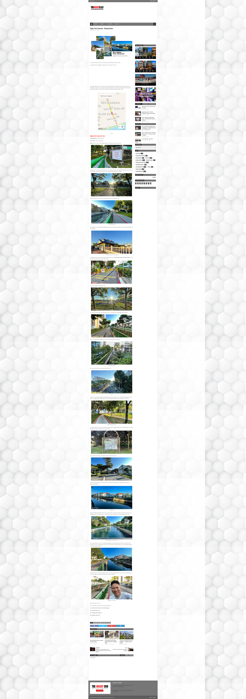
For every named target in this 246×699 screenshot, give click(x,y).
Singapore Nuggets (140, 164)
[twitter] (152, 1)
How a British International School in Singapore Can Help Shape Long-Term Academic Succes (149, 127)
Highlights (102, 24)
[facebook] (151, 1)
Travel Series (138, 169)
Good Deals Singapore (140, 155)
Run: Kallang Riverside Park (96, 612)
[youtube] (154, 1)
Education (138, 153)
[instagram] (155, 1)
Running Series (97, 622)
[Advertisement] (132, 12)
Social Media (109, 24)
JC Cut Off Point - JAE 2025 (147, 138)
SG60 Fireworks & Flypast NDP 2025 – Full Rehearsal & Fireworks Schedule (148, 119)
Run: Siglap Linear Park (95, 615)
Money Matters (139, 160)
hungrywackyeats (139, 171)
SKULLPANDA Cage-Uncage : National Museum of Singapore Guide (111, 641)
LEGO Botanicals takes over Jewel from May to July (96, 641)
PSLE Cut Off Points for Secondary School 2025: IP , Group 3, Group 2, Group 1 (149, 134)
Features (95, 24)
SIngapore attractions (105, 622)
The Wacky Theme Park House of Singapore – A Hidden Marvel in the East (126, 641)
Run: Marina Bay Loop (95, 610)
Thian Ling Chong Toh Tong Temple (122, 257)
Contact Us (117, 24)
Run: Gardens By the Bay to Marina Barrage (99, 608)
